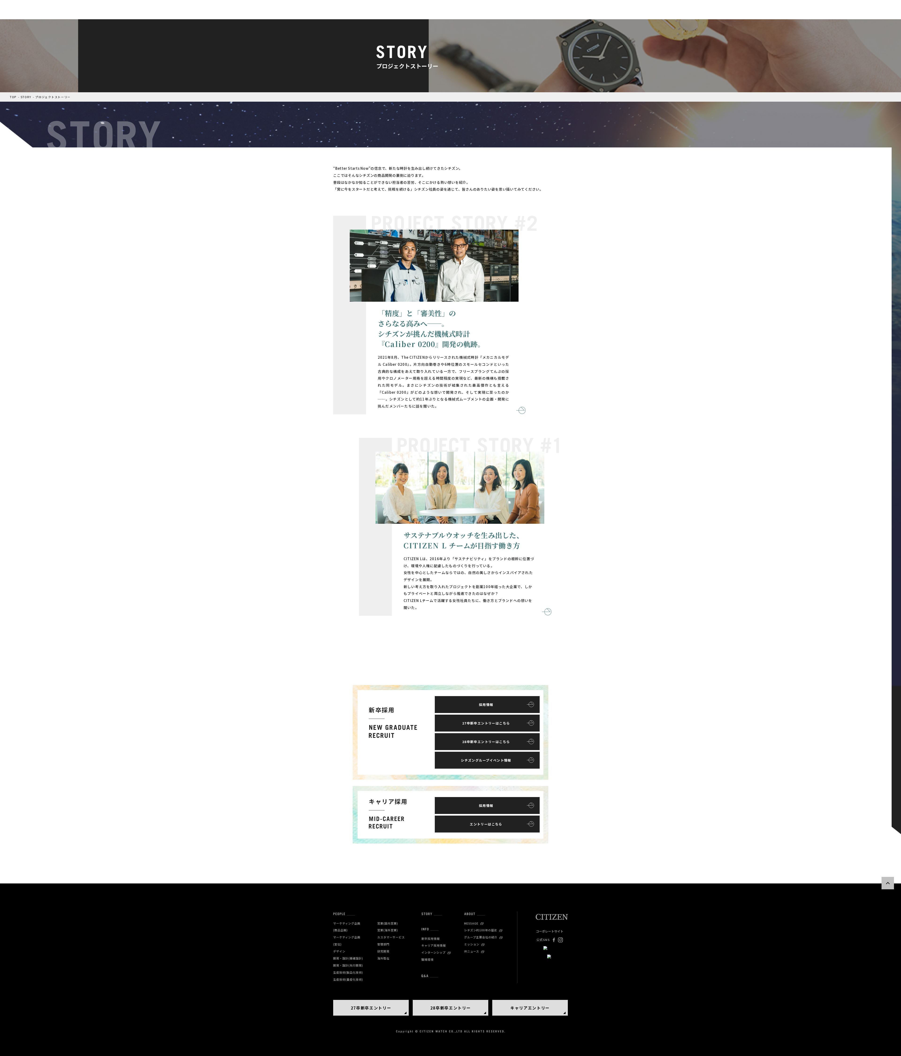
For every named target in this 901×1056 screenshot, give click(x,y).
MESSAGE (471, 923)
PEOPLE (339, 914)
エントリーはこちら (486, 824)
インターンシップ (433, 952)
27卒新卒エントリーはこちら (486, 723)
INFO (425, 929)
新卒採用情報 (430, 938)
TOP (13, 97)
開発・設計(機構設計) (348, 958)
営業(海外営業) (387, 930)
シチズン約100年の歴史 (480, 930)
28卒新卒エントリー (450, 1008)
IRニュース (471, 951)
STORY (26, 97)
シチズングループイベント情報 (486, 760)
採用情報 (486, 704)
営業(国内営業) (387, 923)
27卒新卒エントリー (371, 1008)
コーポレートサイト (549, 931)
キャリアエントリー (530, 1008)
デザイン (339, 951)
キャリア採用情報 (433, 945)
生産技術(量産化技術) (348, 979)
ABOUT (469, 914)
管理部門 (383, 944)
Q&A (424, 976)
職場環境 (427, 959)
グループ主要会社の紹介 (480, 937)
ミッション (471, 944)
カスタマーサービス (391, 937)
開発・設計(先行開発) (348, 965)
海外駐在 (383, 958)
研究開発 (383, 951)
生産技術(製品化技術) (348, 972)
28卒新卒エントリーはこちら (486, 741)
